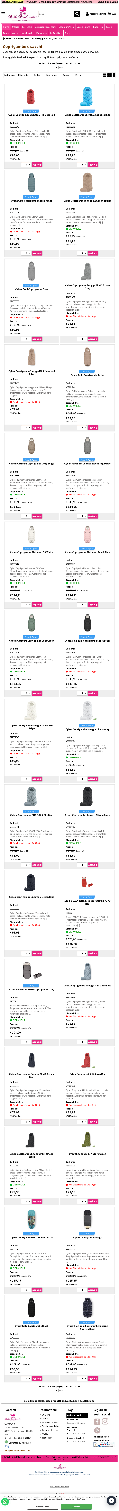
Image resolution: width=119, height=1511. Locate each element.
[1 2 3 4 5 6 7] (26, 693)
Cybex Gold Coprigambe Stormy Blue (31, 200)
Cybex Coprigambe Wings (87, 1237)
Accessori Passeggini (45, 27)
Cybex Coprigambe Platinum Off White (31, 552)
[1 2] (26, 516)
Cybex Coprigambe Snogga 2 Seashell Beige (32, 727)
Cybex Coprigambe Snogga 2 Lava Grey (87, 729)
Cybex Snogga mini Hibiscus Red (88, 1074)
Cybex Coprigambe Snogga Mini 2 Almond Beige (31, 373)
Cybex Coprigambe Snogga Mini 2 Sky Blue (87, 985)
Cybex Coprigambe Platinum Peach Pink (87, 552)
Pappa (6, 33)
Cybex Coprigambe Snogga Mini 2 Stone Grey (87, 287)
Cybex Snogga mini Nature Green (87, 1153)
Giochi (15, 33)
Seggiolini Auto (66, 27)
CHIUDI (117, 1496)
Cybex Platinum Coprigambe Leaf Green (31, 640)
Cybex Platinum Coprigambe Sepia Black (87, 640)
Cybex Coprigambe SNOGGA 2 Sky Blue (31, 815)
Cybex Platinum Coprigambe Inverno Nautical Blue (87, 1327)
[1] (82, 428)
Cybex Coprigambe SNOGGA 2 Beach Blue (87, 114)
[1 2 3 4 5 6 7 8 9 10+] (82, 165)
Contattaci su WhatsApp (20, 1442)
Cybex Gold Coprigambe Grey (31, 289)
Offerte (15, 27)
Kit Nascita (41, 33)
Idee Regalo (27, 33)
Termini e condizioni (50, 1426)
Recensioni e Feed (50, 1422)
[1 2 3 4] (26, 165)
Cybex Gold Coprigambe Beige (87, 375)
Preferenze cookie (59, 1486)
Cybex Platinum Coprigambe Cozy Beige (31, 463)
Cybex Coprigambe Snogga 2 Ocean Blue (31, 897)
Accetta (76, 1506)
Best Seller (47, 1437)
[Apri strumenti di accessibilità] (111, 1500)
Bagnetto (98, 27)
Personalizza (42, 1506)
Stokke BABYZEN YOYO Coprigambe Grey (31, 989)
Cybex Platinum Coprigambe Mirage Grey (87, 463)
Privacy (83, 1499)
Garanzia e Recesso (50, 1430)
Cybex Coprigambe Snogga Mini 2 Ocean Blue (31, 1075)
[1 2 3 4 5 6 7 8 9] (82, 253)
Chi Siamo (46, 1414)
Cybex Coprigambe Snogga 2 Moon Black (87, 815)
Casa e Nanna (83, 27)
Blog (67, 33)
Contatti (45, 1418)
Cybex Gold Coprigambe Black (31, 1326)
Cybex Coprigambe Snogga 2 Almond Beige (87, 200)
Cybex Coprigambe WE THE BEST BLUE (32, 1237)
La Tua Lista (56, 33)
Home (6, 27)
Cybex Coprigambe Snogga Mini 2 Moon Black (32, 1155)
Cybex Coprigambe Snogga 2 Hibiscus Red (31, 114)
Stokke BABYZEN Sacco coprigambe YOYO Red (87, 902)
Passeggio (27, 27)
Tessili (109, 27)
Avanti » (62, 67)
